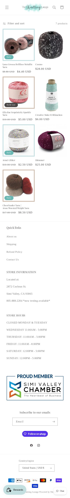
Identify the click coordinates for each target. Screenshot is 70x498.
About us (12, 236)
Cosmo (38, 64)
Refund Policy (14, 252)
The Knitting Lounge (29, 492)
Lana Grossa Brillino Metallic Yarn (18, 65)
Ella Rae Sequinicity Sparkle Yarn (17, 113)
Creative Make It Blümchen (49, 115)
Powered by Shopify (48, 492)
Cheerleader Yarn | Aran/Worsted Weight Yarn (16, 206)
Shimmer (39, 160)
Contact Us (13, 259)
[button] (7, 7)
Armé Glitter (9, 160)
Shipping (11, 244)
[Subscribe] (53, 422)
